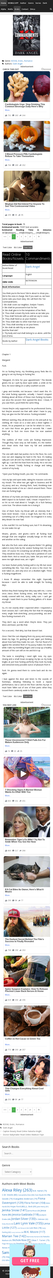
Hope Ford (17, 1206)
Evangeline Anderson (25, 1198)
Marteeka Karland (35, 1237)
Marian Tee (14, 1236)
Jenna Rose (34, 1211)
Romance (28, 61)
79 (39, 237)
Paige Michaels (9, 1244)
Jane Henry (43, 1206)
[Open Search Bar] (51, 9)
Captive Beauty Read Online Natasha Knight (22, 1131)
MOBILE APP (13, 3)
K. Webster (42, 1219)
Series (38, 3)
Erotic (17, 9)
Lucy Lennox (17, 1232)
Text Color (7, 247)
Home (3, 3)
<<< (5, 237)
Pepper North (39, 1244)
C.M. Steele (9, 1194)
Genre (31, 3)
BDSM (14, 61)
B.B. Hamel (40, 1190)
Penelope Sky (24, 1243)
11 (25, 237)
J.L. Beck (31, 1206)
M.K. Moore (34, 1232)
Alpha (3, 9)
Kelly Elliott (7, 1224)
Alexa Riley (17, 1190)
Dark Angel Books (37, 339)
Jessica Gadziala (25, 1214)
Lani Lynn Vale (28, 1223)
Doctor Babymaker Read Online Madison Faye (23, 1134)
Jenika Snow (14, 1210)
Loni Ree (35, 1227)
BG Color (18, 247)
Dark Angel (17, 63)
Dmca (32, 9)
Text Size (28, 247)
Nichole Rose (22, 1240)
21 (30, 237)
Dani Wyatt (41, 1195)
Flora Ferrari (34, 1202)
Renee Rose (9, 1247)
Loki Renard (23, 1228)
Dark (45, 3)
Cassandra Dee (26, 1195)
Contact (25, 9)
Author (23, 3)
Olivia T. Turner (40, 1240)
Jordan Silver (23, 1219)
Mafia (10, 9)
